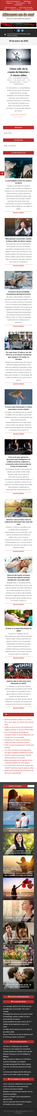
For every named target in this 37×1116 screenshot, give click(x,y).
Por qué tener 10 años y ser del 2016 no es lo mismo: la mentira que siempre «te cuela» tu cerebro (18, 355)
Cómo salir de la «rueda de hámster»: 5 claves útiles (18, 72)
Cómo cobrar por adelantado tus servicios (17, 1084)
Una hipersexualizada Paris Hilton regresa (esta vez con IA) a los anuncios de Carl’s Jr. (17, 1066)
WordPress (20, 1113)
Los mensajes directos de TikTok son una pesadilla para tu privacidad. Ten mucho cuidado (17, 1008)
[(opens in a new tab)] (18, 227)
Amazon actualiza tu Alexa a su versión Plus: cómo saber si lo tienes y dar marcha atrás (19, 722)
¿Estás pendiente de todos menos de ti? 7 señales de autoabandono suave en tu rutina (17, 1024)
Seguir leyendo (18, 115)
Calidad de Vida (15, 82)
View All (31, 786)
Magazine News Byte (21, 1111)
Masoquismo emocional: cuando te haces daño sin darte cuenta (18, 240)
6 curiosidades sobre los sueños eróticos (18, 182)
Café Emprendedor (19, 1042)
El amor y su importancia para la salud (18, 629)
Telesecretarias (19, 1002)
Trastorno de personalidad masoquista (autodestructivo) (18, 293)
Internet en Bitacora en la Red (19, 714)
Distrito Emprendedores (19, 997)
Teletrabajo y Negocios (19, 1079)
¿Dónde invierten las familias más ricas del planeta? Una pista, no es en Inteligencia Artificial (17, 1054)
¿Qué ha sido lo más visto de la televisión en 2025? (18, 682)
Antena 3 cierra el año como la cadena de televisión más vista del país (18, 522)
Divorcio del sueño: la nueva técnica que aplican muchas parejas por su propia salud (18, 577)
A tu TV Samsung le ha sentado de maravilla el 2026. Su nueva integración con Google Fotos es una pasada (19, 734)
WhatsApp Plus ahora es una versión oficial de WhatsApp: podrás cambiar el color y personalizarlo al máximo (17, 1016)
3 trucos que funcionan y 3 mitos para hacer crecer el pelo (18, 408)
